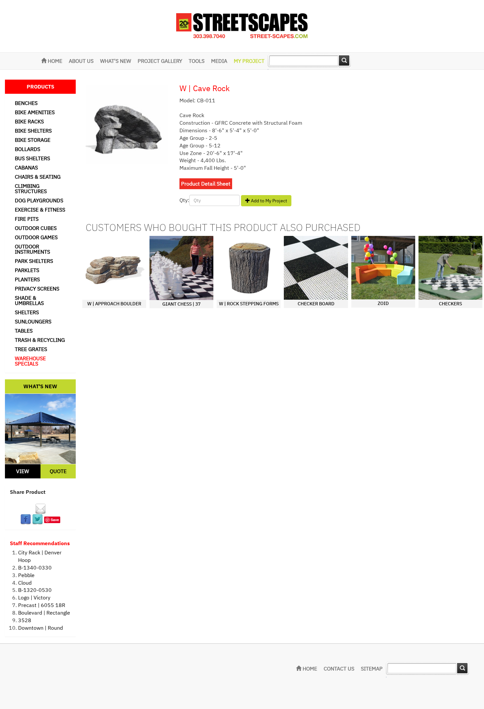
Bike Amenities (35, 112)
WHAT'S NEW (115, 61)
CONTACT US (339, 668)
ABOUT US (81, 61)
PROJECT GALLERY (160, 61)
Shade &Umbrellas (29, 300)
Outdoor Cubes (36, 228)
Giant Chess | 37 (181, 304)
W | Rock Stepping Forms (249, 304)
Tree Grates (31, 349)
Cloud (25, 582)
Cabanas (26, 167)
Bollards (27, 149)
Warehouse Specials (30, 361)
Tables (24, 330)
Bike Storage (32, 140)
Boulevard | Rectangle (44, 612)
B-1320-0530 (35, 590)
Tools (196, 61)
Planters (27, 279)
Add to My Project (268, 201)
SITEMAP (372, 668)
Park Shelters (34, 261)
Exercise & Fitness (40, 209)
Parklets (27, 270)
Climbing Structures (31, 188)
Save (55, 519)
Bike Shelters (33, 130)
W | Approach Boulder (114, 304)
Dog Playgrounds (39, 200)
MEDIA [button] (219, 61)
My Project (249, 61)
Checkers (450, 304)
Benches (26, 103)
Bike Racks (29, 121)
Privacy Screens (37, 288)
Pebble (26, 575)
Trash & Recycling (40, 340)
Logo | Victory (34, 597)
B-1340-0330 (35, 567)
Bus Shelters (32, 158)
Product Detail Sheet (205, 183)
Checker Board (316, 304)
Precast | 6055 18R (41, 605)
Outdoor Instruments (32, 249)
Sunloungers (33, 321)
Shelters (27, 312)
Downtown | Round (40, 627)
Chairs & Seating (38, 176)
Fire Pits (27, 218)
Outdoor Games (36, 237)
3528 (24, 620)
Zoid (383, 303)
